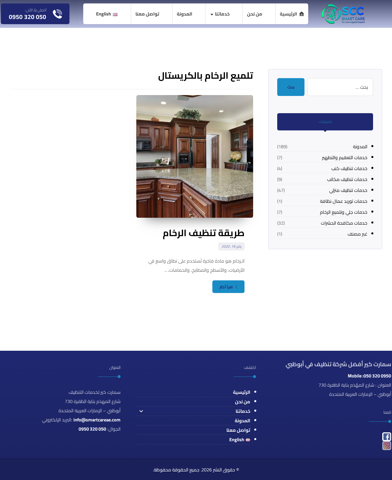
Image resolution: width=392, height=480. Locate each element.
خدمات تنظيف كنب (349, 168)
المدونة (360, 146)
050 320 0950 (92, 429)
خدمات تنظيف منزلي (348, 190)
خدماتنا (243, 411)
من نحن (242, 401)
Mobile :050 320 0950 (369, 375)
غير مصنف (357, 234)
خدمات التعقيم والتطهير (344, 157)
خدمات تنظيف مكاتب (347, 179)
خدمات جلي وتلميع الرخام (343, 212)
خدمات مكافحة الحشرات (344, 223)
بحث (290, 87)
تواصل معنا (238, 430)
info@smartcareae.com (97, 419)
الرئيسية (241, 392)
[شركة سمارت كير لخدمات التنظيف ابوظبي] (342, 13)
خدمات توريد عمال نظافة (343, 201)
